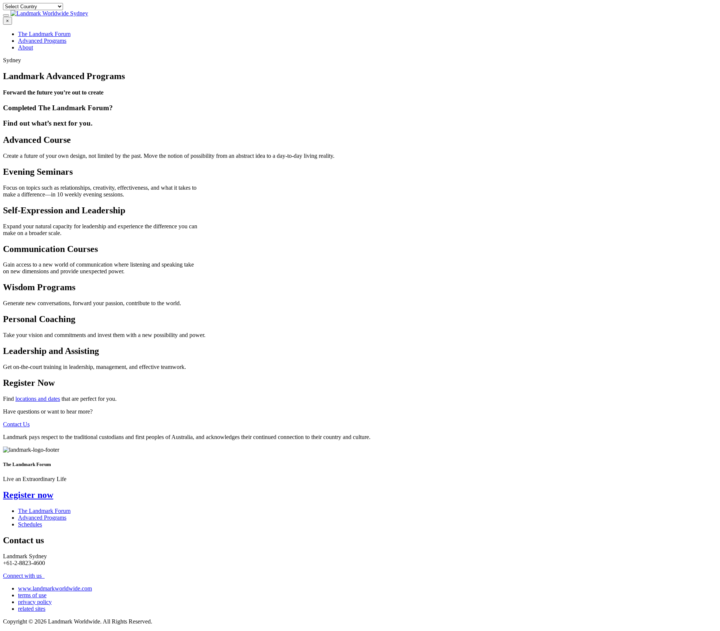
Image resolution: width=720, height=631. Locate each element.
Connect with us (23, 576)
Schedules (30, 524)
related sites (31, 609)
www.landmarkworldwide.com (55, 588)
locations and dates (37, 399)
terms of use (32, 595)
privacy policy (35, 602)
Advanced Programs (42, 40)
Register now (28, 495)
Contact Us (16, 424)
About (25, 47)
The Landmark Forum (44, 34)
